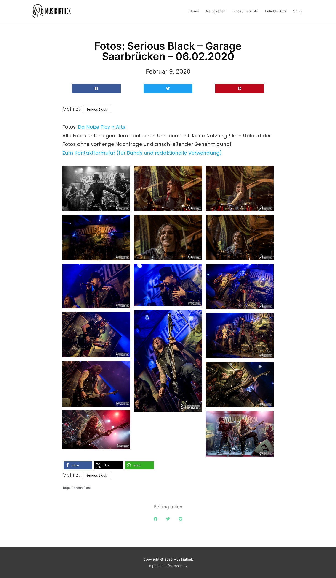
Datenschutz (177, 566)
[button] (96, 88)
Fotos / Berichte (245, 11)
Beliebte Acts (275, 11)
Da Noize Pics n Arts (101, 127)
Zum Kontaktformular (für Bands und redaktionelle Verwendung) (142, 153)
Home (194, 11)
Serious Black (96, 109)
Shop (297, 11)
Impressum (157, 566)
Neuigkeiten (216, 11)
